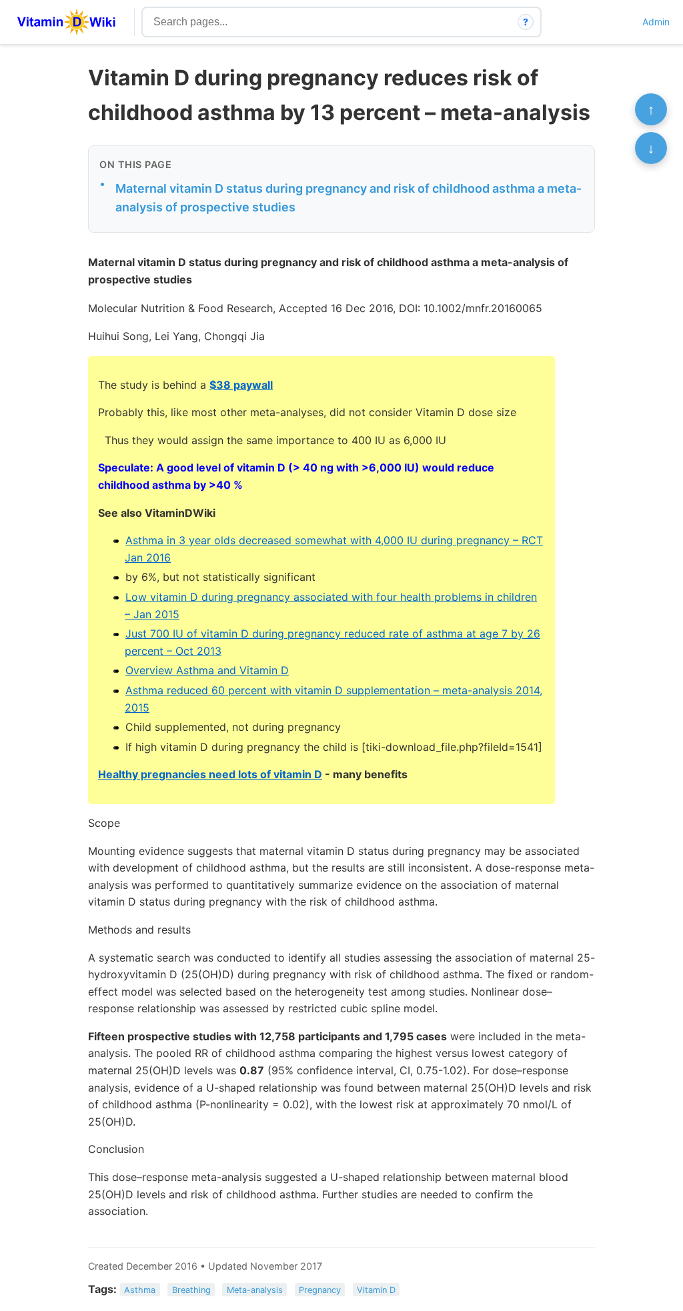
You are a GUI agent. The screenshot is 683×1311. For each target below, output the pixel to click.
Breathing (191, 1290)
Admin (656, 21)
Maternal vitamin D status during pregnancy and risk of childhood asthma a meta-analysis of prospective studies (348, 198)
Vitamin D (376, 1290)
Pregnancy (320, 1290)
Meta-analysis (255, 1290)
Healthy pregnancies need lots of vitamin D (210, 774)
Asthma (139, 1290)
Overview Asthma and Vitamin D (207, 670)
